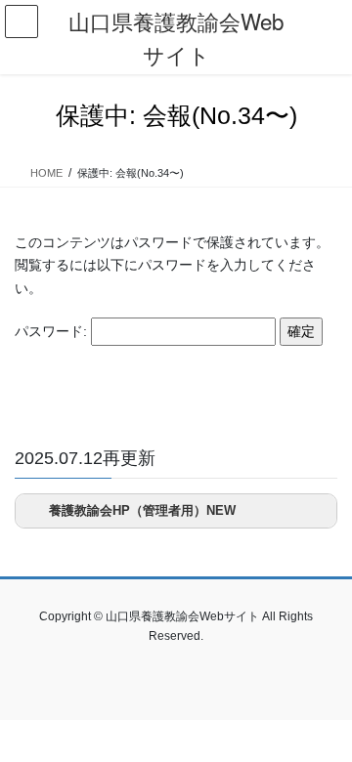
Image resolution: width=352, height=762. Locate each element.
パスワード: (53, 331)
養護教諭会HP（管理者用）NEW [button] (142, 511)
